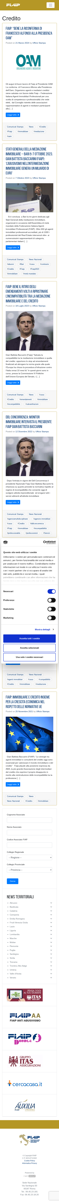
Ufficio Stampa (39, 43)
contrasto (45, 264)
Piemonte (14, 946)
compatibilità (45, 679)
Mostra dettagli (42, 629)
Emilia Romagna (17, 919)
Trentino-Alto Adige (18, 966)
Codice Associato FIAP (17, 839)
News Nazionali (35, 259)
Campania (14, 915)
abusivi (11, 264)
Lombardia (14, 934)
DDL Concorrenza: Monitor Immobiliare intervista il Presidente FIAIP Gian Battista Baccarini (29, 422)
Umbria (13, 970)
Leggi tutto (12, 115)
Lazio (12, 926)
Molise (13, 942)
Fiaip (10, 131)
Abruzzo (13, 903)
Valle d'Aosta (15, 974)
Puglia (12, 950)
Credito (43, 127)
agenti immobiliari (15, 679)
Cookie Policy (29, 1161)
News (31, 127)
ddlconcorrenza (37, 523)
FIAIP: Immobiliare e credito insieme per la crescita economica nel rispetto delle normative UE (28, 702)
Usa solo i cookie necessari (29, 657)
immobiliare (23, 131)
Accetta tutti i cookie (29, 638)
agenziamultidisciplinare (18, 519)
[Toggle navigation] (51, 5)
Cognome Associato (16, 814)
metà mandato (30, 274)
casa (32, 264)
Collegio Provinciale (16, 864)
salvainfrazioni (32, 404)
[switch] (52, 600)
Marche (13, 938)
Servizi (47, 533)
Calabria (13, 911)
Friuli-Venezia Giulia (19, 922)
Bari (22, 264)
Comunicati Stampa (15, 127)
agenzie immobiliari (42, 519)
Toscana (13, 962)
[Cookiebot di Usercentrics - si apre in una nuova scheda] (43, 542)
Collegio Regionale (15, 852)
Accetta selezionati (29, 648)
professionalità (14, 533)
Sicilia (12, 958)
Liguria (13, 930)
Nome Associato (14, 827)
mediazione (39, 131)
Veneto (13, 977)
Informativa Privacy (29, 1163)
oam (10, 136)
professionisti (32, 533)
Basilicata (14, 907)
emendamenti (26, 399)
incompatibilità (14, 404)
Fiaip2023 (35, 269)
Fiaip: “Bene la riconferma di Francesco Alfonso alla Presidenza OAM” (29, 33)
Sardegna (14, 954)
